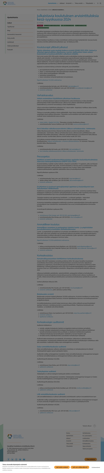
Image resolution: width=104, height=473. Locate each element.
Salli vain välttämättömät (80, 467)
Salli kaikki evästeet (62, 467)
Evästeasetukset (96, 467)
